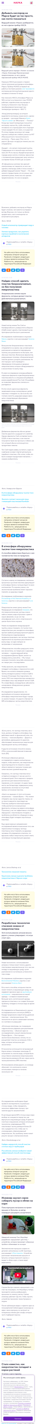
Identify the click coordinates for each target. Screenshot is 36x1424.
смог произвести (28, 89)
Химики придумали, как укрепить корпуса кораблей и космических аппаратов (15, 233)
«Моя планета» (17, 1253)
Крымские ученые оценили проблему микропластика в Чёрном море (17, 877)
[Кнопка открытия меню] (3, 2)
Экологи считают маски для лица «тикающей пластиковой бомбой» (15, 500)
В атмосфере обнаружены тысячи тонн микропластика (18, 494)
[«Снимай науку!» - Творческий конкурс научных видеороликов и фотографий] (31, 2)
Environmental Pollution (10, 981)
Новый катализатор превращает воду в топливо (18, 226)
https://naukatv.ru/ (19, 1387)
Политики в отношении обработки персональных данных (17, 1404)
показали (26, 610)
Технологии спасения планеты (14, 871)
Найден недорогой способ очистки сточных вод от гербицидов (16, 1145)
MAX (9, 244)
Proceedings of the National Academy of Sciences (16, 599)
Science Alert (17, 983)
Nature (4, 339)
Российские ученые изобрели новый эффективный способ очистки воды (17, 1151)
